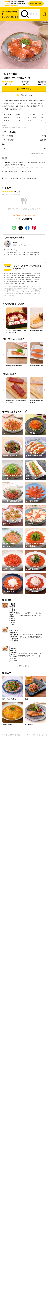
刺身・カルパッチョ (23, 735)
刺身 (34, 735)
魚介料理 (11, 735)
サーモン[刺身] (7, 136)
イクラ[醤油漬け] (8, 140)
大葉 (3, 148)
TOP (3, 735)
